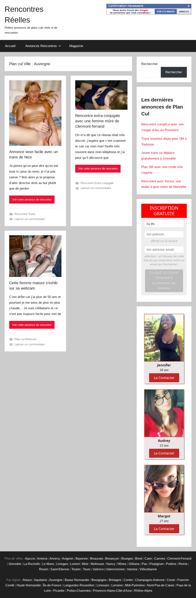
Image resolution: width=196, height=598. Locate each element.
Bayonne (82, 558)
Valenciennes (115, 569)
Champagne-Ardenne (150, 580)
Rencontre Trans (25, 214)
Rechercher (149, 64)
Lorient (75, 564)
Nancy (110, 564)
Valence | (99, 569)
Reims (183, 564)
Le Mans (48, 564)
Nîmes (122, 564)
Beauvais (96, 558)
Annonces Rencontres (41, 46)
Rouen (43, 569)
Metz (85, 564)
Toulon (76, 569)
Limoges (62, 564)
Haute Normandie (29, 585)
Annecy (55, 558)
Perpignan (156, 564)
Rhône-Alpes (143, 590)
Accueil (10, 46)
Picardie (59, 590)
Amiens (42, 558)
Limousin (103, 585)
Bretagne (115, 580)
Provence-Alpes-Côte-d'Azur (112, 590)
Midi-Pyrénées (135, 585)
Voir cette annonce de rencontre (32, 199)
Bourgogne (99, 580)
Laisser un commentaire (30, 219)
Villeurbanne (148, 569)
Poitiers (171, 564)
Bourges (127, 558)
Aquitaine (40, 580)
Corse (171, 580)
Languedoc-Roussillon (79, 585)
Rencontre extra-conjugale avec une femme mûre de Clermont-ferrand (97, 121)
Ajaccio (30, 558)
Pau (144, 564)
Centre (128, 580)
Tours (86, 569)
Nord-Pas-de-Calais (160, 585)
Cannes (159, 558)
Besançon (112, 558)
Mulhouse (97, 564)
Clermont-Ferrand (179, 558)
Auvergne (55, 580)
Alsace (27, 580)
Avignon (67, 558)
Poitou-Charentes (79, 590)
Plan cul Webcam (26, 339)
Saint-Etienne (60, 569)
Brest (138, 558)
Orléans (134, 564)
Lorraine (117, 585)
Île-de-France (52, 585)
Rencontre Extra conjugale (97, 183)
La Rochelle (32, 564)
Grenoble (15, 564)
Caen (148, 558)
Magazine (76, 46)
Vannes (132, 569)
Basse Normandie (77, 580)
